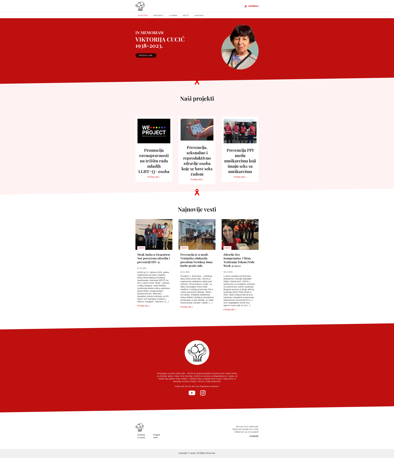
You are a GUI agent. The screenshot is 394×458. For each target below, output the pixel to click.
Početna (143, 15)
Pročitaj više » (154, 177)
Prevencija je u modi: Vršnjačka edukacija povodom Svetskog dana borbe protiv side (196, 260)
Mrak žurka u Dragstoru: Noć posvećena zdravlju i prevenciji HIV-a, (153, 258)
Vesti (186, 15)
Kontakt (199, 15)
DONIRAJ (253, 6)
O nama (173, 15)
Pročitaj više (146, 55)
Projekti (158, 15)
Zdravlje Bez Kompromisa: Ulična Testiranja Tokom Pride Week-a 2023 (239, 260)
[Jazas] (140, 6)
